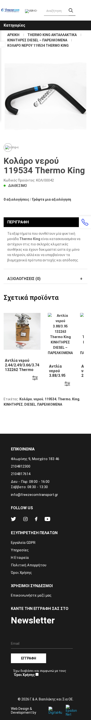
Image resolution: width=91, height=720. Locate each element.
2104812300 (20, 466)
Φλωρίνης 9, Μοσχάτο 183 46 (35, 459)
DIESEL (30, 404)
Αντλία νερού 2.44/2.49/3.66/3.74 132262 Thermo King (22, 367)
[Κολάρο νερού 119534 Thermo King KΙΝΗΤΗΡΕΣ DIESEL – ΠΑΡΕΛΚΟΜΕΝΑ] (45, 96)
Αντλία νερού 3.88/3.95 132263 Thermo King (57, 378)
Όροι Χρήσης (21, 572)
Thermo (64, 399)
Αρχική (13, 35)
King (75, 399)
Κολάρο (25, 399)
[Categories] (86, 22)
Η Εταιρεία (20, 557)
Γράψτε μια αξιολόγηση (51, 199)
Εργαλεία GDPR (23, 542)
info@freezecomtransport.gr (34, 495)
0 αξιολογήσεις (16, 199)
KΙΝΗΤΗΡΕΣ (13, 404)
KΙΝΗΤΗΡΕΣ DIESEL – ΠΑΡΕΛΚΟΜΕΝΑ (37, 40)
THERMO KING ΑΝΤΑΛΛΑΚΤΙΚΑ (52, 35)
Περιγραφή (18, 222)
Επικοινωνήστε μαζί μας (31, 595)
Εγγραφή (28, 658)
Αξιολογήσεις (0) (24, 278)
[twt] (13, 520)
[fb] (36, 520)
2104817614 (20, 474)
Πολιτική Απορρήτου (28, 565)
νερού (38, 399)
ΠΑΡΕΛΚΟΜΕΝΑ (49, 404)
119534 (50, 399)
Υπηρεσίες (20, 550)
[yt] (47, 520)
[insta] (25, 520)
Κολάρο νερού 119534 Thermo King (38, 45)
